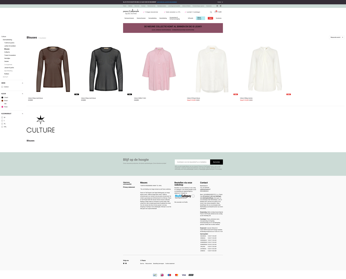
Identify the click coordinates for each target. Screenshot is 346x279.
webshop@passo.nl (205, 189)
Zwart (6, 97)
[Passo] (131, 12)
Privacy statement (129, 187)
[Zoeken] (211, 12)
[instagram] (220, 6)
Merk (3, 83)
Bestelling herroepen (158, 263)
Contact (143, 6)
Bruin (6, 100)
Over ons (137, 6)
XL (5, 124)
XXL (5, 127)
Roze (5, 107)
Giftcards (190, 18)
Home (124, 6)
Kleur (3, 94)
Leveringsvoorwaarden (174, 6)
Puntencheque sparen (198, 6)
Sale (210, 18)
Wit (5, 104)
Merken (130, 6)
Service (142, 263)
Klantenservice (151, 6)
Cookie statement (170, 263)
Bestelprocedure (162, 6)
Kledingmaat (6, 113)
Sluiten (219, 2)
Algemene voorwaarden (127, 183)
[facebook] (217, 6)
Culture (6, 87)
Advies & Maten (186, 6)
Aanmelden (216, 162)
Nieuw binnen (199, 18)
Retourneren (148, 263)
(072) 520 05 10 (204, 191)
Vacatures (209, 6)
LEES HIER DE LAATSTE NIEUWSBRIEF (167, 2)
